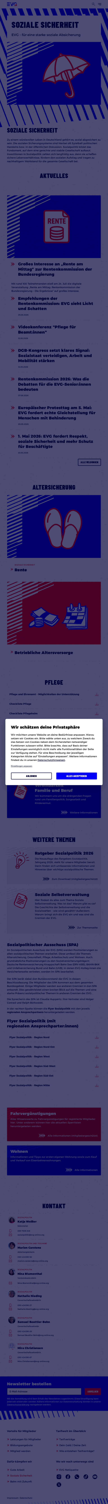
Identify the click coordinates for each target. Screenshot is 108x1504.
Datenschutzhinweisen (51, 759)
